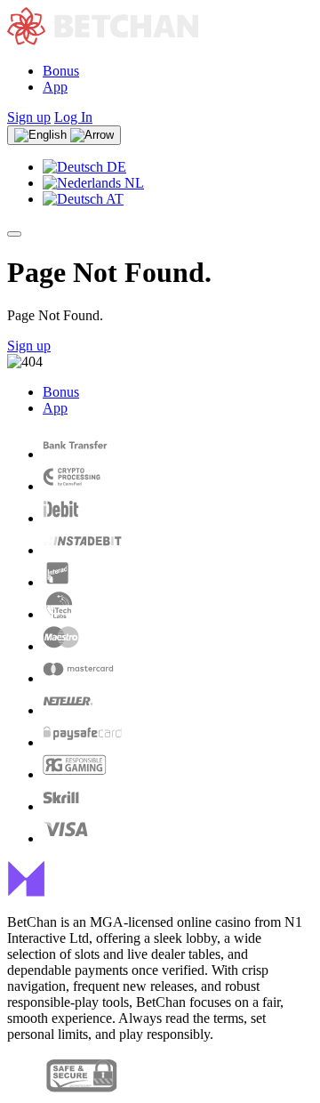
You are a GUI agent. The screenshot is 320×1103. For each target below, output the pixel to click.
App (55, 86)
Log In (73, 117)
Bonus (61, 70)
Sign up (29, 117)
